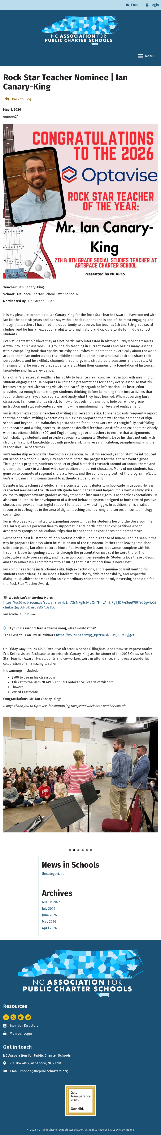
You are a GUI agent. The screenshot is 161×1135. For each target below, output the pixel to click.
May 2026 (49, 922)
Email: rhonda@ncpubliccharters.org (39, 1071)
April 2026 (49, 928)
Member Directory (24, 1026)
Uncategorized (53, 874)
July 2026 (48, 909)
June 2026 (49, 915)
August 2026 (51, 902)
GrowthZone (126, 1129)
